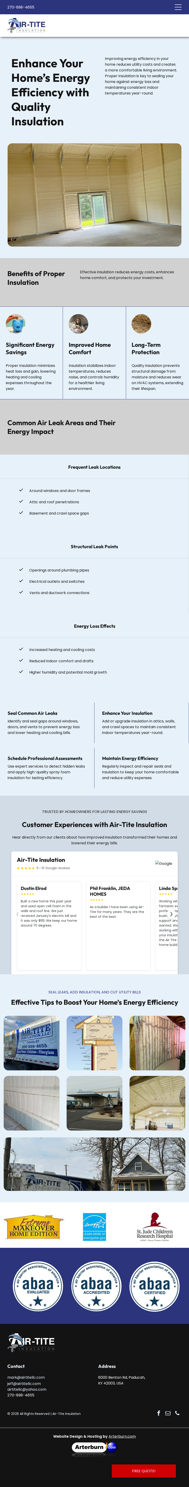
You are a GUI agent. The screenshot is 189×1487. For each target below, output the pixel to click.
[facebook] (159, 1413)
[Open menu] (178, 7)
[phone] (177, 1413)
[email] (168, 1413)
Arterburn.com (122, 1436)
